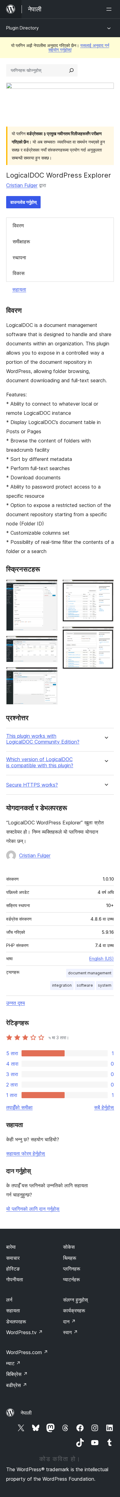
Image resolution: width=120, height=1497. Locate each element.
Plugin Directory (22, 27)
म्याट (13, 1363)
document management (89, 973)
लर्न (9, 1300)
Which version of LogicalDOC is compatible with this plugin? (39, 762)
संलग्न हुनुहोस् (75, 1300)
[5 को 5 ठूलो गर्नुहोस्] (105, 635)
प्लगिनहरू (71, 1269)
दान (69, 1321)
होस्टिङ (13, 1269)
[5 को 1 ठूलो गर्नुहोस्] (49, 588)
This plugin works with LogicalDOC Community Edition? (42, 739)
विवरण (18, 225)
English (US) (101, 958)
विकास (19, 273)
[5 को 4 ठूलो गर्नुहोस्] (105, 588)
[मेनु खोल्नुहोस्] (110, 9)
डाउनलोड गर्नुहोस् (23, 202)
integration (62, 985)
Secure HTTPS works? (32, 785)
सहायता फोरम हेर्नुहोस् (25, 1153)
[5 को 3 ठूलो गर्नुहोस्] (49, 675)
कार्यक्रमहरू (74, 1310)
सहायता (19, 289)
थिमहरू (69, 1258)
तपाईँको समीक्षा (19, 1107)
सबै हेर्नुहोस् (104, 1107)
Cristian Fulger (22, 185)
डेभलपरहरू (16, 1321)
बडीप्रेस (16, 1385)
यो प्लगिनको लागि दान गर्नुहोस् (32, 1209)
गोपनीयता (14, 1279)
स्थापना (19, 257)
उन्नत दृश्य (15, 1003)
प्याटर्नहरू (71, 1279)
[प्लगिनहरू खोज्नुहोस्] (71, 70)
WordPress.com (27, 1352)
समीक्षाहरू (21, 241)
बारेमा (11, 1247)
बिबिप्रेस (17, 1374)
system (104, 985)
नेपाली (26, 1413)
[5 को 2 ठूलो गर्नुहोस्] (49, 644)
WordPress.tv (24, 1332)
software (85, 985)
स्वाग (70, 1332)
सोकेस (69, 1247)
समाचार (13, 1258)
